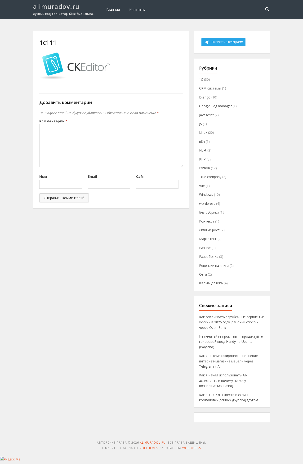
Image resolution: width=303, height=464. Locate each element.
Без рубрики (209, 212)
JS (200, 123)
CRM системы (210, 88)
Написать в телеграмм (227, 42)
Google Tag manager (215, 106)
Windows (206, 194)
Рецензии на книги (214, 265)
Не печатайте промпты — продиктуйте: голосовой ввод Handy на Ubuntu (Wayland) (231, 341)
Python (204, 168)
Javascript (206, 115)
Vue (202, 185)
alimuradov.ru (56, 6)
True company (210, 176)
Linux (203, 132)
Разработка (208, 256)
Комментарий (53, 121)
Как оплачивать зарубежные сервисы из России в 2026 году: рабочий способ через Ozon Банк (231, 322)
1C (201, 79)
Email (92, 176)
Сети (203, 274)
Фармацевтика (211, 283)
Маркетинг (208, 238)
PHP (202, 159)
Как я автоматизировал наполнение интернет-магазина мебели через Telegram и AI (228, 361)
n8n (202, 141)
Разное (205, 247)
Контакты (137, 9)
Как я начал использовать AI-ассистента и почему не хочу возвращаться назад (223, 380)
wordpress (207, 203)
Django (204, 97)
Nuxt (202, 150)
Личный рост (209, 230)
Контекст (206, 221)
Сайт (140, 176)
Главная (113, 9)
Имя (43, 176)
